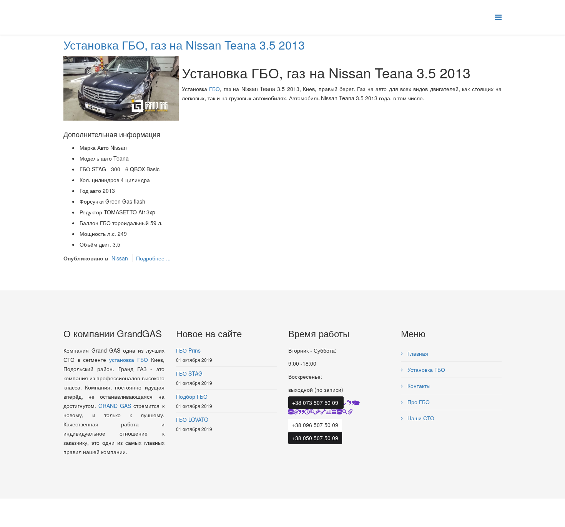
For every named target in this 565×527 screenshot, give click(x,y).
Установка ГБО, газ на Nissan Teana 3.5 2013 (184, 44)
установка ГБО (128, 359)
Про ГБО (418, 402)
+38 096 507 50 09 (315, 425)
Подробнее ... (153, 258)
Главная (417, 353)
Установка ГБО (425, 369)
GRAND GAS (114, 405)
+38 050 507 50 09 (315, 438)
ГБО (214, 89)
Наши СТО (420, 418)
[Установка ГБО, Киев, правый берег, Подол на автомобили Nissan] (121, 87)
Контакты (418, 385)
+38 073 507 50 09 (316, 402)
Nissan (119, 258)
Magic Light (109, 511)
